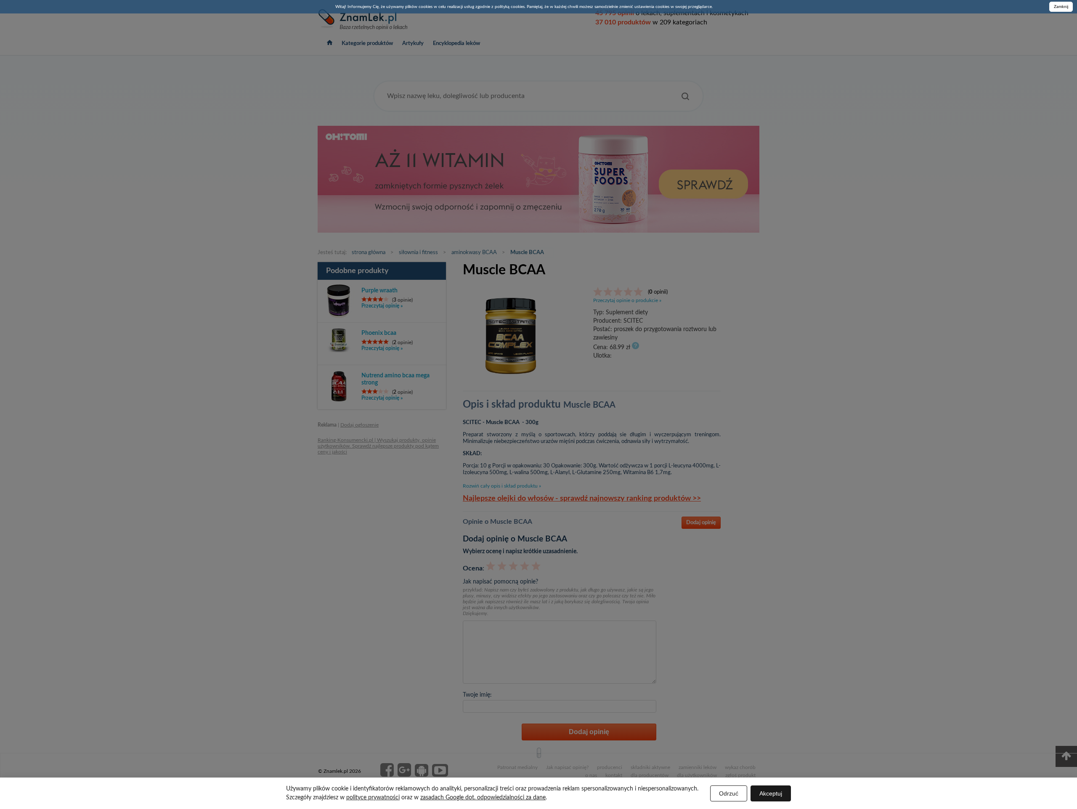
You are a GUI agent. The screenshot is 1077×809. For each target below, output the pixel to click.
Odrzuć (728, 793)
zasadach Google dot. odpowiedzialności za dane (483, 798)
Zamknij (1061, 7)
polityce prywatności (373, 798)
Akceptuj (770, 793)
